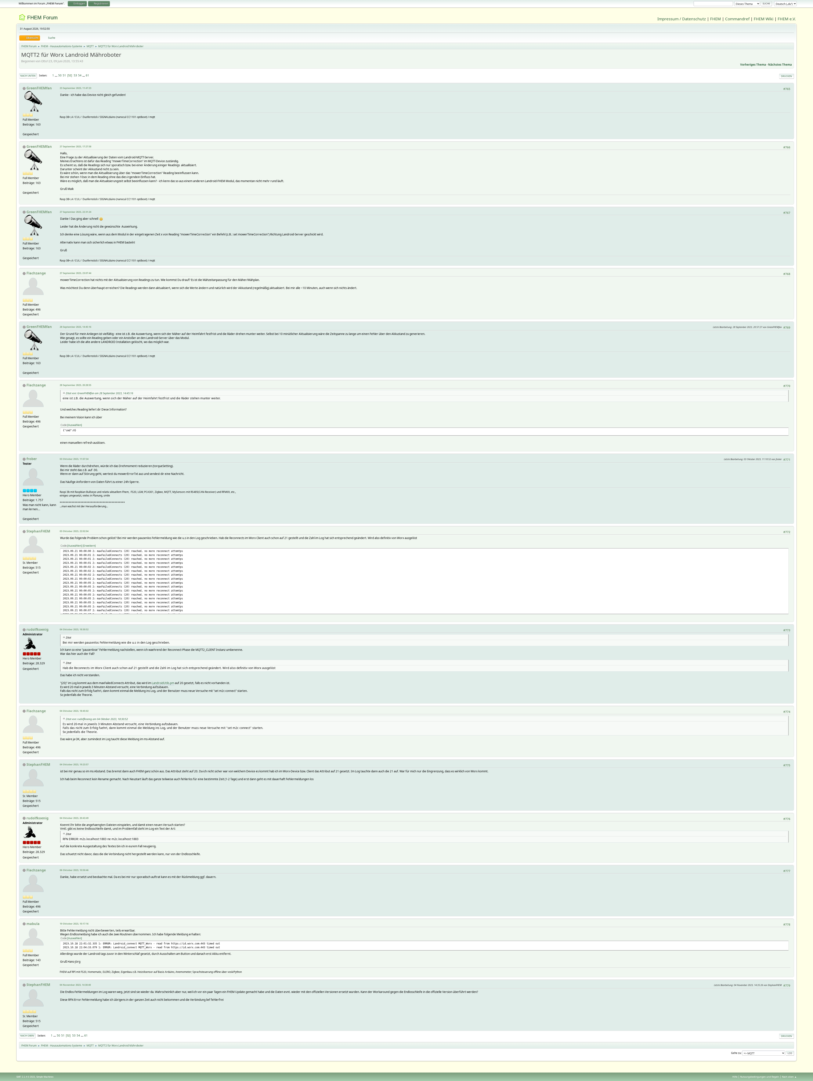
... (56, 75)
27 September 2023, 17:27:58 (75, 146)
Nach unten (28, 75)
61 (87, 75)
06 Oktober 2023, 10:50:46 (74, 870)
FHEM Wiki (763, 18)
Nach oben (27, 1035)
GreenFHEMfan (39, 88)
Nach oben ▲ (789, 1076)
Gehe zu (736, 1053)
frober (31, 458)
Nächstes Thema (780, 64)
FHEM (715, 18)
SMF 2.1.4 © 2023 (25, 1076)
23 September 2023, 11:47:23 (75, 88)
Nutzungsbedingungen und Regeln (759, 1076)
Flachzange (36, 273)
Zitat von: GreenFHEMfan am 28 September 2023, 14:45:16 (99, 393)
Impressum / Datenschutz (681, 18)
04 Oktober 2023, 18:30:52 (74, 629)
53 (75, 75)
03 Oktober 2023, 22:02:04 (74, 531)
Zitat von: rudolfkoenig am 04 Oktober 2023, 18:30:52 (97, 719)
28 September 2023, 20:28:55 (75, 385)
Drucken (786, 76)
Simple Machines (45, 1076)
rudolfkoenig (37, 629)
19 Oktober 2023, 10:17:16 (74, 923)
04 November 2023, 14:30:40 (75, 984)
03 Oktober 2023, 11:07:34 (74, 458)
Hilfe (734, 1076)
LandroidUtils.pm (163, 683)
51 (64, 75)
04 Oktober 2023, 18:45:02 (74, 710)
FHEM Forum (42, 17)
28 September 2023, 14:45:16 (75, 326)
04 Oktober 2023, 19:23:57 (74, 764)
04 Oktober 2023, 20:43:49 (74, 818)
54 (80, 75)
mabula (33, 923)
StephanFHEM (38, 531)
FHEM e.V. (787, 18)
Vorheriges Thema (753, 64)
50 (60, 75)
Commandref (737, 18)
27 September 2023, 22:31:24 (75, 211)
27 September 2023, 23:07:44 (75, 273)
